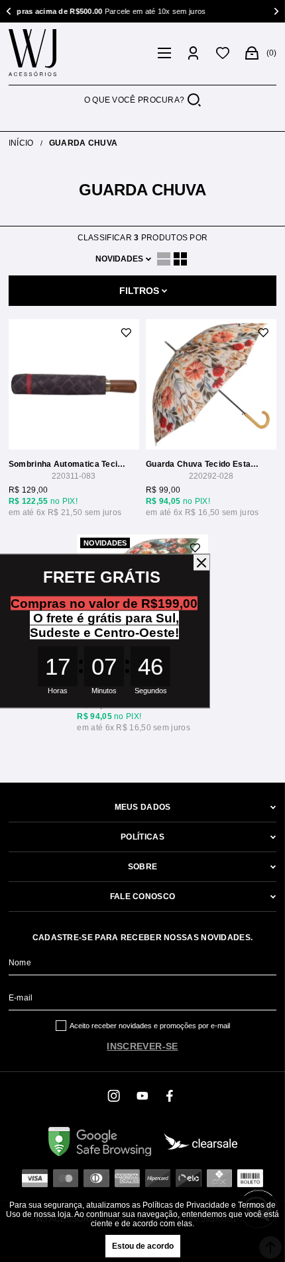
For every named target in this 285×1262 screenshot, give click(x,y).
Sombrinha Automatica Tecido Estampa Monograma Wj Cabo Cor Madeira (67, 464)
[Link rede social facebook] (170, 1095)
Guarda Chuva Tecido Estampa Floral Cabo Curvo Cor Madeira (204, 464)
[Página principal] (79, 53)
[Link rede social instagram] (114, 1095)
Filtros (139, 290)
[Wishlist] (222, 53)
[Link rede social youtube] (142, 1095)
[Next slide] (275, 11)
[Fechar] (201, 563)
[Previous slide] (10, 11)
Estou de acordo (143, 1246)
